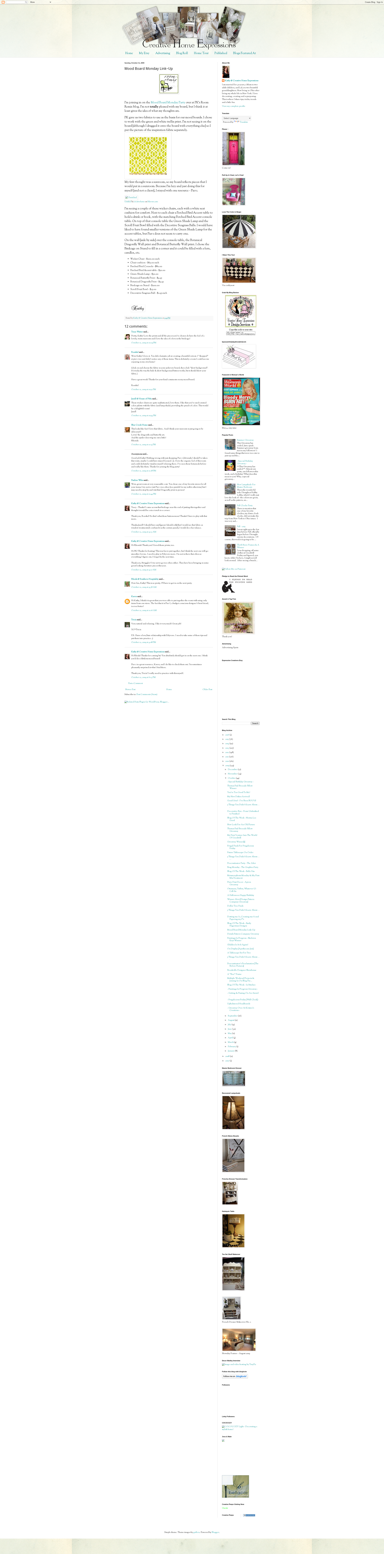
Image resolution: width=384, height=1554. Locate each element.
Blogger (215, 1532)
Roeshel (135, 352)
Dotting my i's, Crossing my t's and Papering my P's (243, 918)
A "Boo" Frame (234, 974)
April (230, 1037)
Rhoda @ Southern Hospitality (145, 579)
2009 (227, 765)
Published (220, 53)
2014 (227, 743)
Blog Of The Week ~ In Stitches (241, 984)
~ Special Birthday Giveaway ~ (245, 462)
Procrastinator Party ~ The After (241, 863)
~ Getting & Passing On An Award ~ (242, 994)
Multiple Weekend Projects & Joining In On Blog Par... (240, 979)
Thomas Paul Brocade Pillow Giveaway (240, 830)
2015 (227, 739)
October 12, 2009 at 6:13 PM (143, 677)
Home (129, 53)
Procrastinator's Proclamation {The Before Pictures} (242, 965)
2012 (227, 752)
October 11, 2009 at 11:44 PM (143, 494)
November (233, 773)
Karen (134, 596)
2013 (227, 748)
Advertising (162, 53)
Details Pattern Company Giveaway (243, 934)
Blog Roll (182, 53)
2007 (227, 1060)
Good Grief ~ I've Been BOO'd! (241, 800)
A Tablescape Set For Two (239, 952)
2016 (227, 734)
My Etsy (144, 53)
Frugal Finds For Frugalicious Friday (240, 847)
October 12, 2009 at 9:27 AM (143, 569)
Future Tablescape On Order (240, 852)
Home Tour (201, 53)
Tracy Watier (137, 331)
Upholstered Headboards (238, 1003)
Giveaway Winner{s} (236, 841)
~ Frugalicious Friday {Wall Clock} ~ (243, 999)
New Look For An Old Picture (241, 824)
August (231, 1020)
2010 (227, 761)
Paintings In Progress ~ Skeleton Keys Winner (241, 939)
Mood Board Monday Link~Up (241, 930)
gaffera (196, 1532)
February (232, 1046)
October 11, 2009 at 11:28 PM (143, 470)
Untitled (127, 201)
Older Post (207, 689)
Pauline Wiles (137, 480)
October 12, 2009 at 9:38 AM (144, 587)
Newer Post (130, 689)
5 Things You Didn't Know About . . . (243, 806)
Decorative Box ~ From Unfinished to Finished (243, 812)
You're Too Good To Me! (238, 792)
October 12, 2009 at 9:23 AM (143, 532)
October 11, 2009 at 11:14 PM (143, 444)
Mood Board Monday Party (168, 103)
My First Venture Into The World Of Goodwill (242, 836)
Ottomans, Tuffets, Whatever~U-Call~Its (241, 890)
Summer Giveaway (245, 440)
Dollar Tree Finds (235, 906)
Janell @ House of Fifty (141, 398)
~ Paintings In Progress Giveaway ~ (242, 989)
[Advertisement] (235, 1458)
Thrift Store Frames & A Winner (248, 546)
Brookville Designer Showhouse (241, 970)
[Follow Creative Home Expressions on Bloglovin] (235, 1378)
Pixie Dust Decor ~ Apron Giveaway (239, 883)
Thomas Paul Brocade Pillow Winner (240, 787)
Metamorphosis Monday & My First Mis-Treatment (243, 877)
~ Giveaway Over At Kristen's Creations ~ (240, 1009)
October (232, 778)
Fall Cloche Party (245, 505)
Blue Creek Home (139, 425)
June (230, 1029)
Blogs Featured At (244, 53)
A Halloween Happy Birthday (240, 895)
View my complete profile (233, 106)
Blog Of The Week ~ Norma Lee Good (241, 819)
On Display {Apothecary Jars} (240, 948)
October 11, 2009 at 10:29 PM (143, 342)
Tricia (133, 619)
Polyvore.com (153, 201)
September (233, 1015)
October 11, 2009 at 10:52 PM (143, 389)
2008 (227, 1056)
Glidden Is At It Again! (237, 944)
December (233, 769)
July (230, 1024)
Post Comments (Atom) (146, 694)
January (231, 1051)
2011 (227, 756)
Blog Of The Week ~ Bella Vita (241, 871)
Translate (244, 122)
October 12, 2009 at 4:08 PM (143, 642)
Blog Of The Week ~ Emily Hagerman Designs (239, 924)
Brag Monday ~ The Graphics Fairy (242, 867)
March (231, 1042)
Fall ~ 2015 (241, 526)
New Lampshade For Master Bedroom (246, 486)
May (230, 1033)
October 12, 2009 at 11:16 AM (144, 610)
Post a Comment (135, 683)
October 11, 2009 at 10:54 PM (143, 415)
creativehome (139, 201)
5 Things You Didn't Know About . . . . (243, 858)
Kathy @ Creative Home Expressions (148, 503)
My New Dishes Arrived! (238, 796)
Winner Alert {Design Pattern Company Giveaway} (240, 900)
